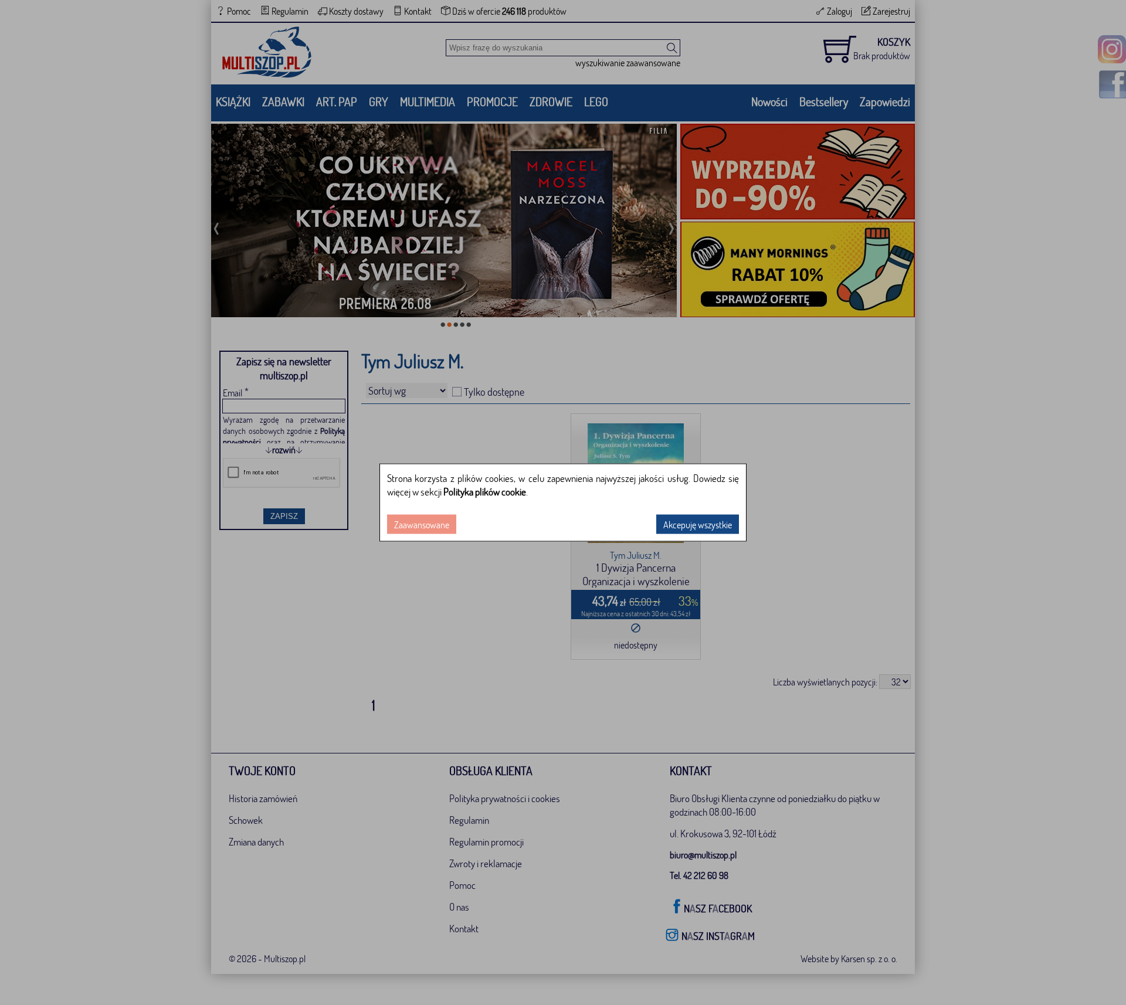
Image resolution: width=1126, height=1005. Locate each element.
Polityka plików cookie (484, 491)
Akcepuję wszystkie (697, 524)
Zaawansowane (421, 524)
